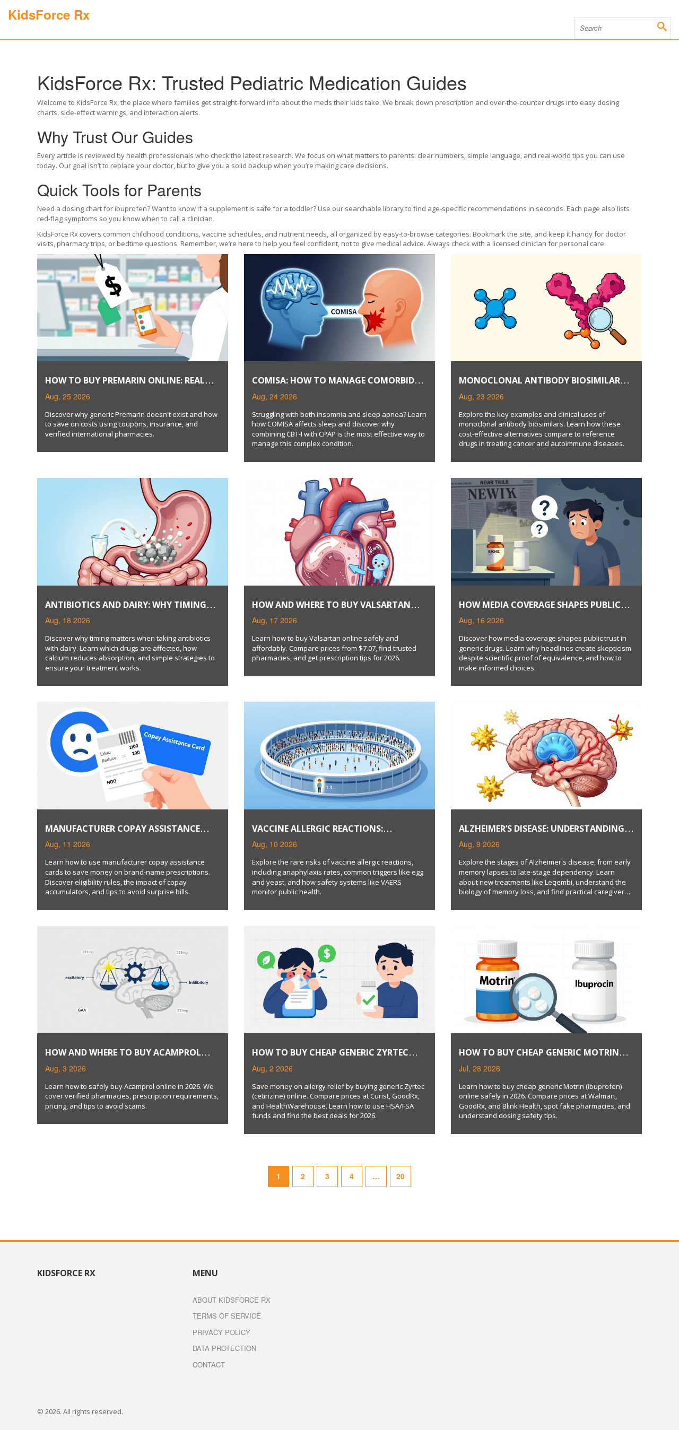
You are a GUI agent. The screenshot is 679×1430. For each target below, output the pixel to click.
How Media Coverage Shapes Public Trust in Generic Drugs (540, 610)
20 (400, 1176)
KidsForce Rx (49, 14)
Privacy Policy (221, 1332)
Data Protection (224, 1348)
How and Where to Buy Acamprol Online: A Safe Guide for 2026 (123, 1058)
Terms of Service (227, 1316)
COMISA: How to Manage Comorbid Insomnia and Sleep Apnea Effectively (339, 385)
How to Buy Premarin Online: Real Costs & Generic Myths (125, 385)
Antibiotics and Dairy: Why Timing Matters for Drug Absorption (125, 610)
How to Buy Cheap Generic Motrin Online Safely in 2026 (539, 1058)
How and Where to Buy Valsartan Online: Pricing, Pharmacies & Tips (332, 610)
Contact (209, 1364)
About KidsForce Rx (232, 1300)
